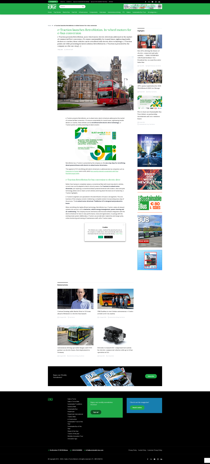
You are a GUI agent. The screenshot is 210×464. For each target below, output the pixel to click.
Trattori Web (72, 417)
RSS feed (111, 1)
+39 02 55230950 (76, 450)
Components (94, 12)
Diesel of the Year (73, 431)
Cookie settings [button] (108, 237)
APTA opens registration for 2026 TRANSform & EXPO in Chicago (149, 87)
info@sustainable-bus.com (94, 450)
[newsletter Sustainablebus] (149, 179)
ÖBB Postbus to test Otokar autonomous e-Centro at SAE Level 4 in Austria (115, 312)
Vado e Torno (72, 399)
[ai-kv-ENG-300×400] (149, 150)
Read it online (137, 407)
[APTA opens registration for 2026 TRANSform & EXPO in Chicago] (149, 77)
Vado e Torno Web (73, 401)
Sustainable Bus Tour (139, 12)
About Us (62, 1)
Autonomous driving (114, 12)
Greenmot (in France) (72, 171)
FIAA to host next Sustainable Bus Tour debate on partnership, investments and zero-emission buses (149, 115)
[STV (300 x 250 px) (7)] (149, 260)
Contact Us (69, 1)
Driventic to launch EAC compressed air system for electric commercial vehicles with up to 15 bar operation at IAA (115, 350)
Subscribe (151, 376)
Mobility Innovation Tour (75, 436)
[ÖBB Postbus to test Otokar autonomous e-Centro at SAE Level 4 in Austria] (115, 299)
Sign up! (96, 412)
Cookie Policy (142, 450)
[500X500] (95, 146)
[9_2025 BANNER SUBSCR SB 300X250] (149, 202)
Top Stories (57, 12)
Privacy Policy (133, 450)
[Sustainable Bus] (52, 6)
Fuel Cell (74, 12)
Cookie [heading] (105, 227)
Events (149, 91)
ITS (123, 12)
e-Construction (72, 419)
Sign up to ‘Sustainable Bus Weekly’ (81, 1)
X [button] (123, 224)
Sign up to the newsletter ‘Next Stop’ (99, 1)
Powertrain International (75, 414)
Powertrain (71, 411)
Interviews (103, 12)
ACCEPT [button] (100, 237)
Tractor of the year (73, 434)
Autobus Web (72, 406)
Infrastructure (83, 12)
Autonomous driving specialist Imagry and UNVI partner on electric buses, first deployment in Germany (74, 350)
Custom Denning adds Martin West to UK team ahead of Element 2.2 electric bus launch (74, 312)
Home (50, 12)
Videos (128, 12)
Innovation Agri (72, 439)
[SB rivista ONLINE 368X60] (143, 6)
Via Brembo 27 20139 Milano (58, 450)
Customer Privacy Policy (154, 450)
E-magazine (53, 1)
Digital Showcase (151, 66)
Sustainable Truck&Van (75, 404)
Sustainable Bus (73, 409)
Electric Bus (66, 12)
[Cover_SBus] (149, 231)
